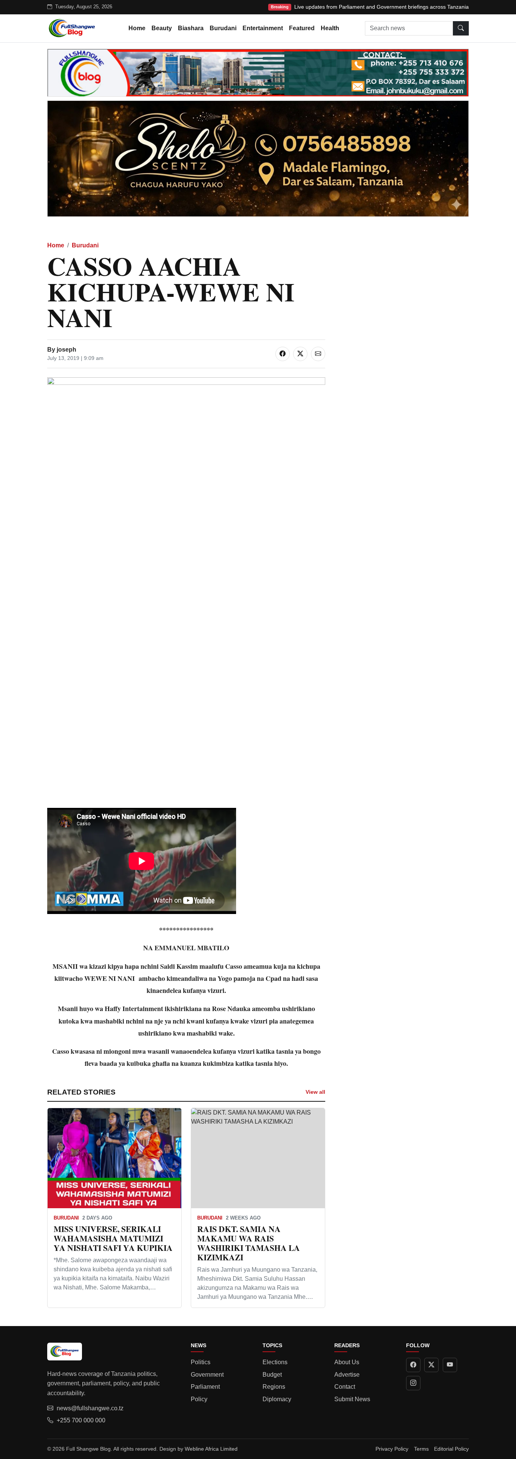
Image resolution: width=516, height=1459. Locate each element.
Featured (302, 28)
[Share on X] (300, 354)
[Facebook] (413, 1365)
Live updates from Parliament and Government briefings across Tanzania (381, 7)
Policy (199, 1399)
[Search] (461, 28)
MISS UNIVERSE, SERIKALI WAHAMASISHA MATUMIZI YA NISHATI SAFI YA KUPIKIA (113, 1238)
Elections (275, 1362)
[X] (431, 1365)
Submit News (352, 1399)
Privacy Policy (391, 1449)
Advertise (347, 1374)
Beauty (161, 28)
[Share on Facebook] (282, 354)
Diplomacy (277, 1399)
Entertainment (263, 28)
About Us (346, 1362)
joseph (66, 349)
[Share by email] (318, 354)
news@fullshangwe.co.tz (90, 1408)
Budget (272, 1374)
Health (330, 28)
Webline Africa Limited (211, 1449)
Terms (421, 1449)
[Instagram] (413, 1383)
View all (315, 1092)
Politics (200, 1362)
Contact (344, 1386)
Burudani (223, 28)
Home (136, 28)
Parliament (205, 1386)
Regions (274, 1386)
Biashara (191, 28)
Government (207, 1374)
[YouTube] (450, 1365)
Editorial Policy (451, 1449)
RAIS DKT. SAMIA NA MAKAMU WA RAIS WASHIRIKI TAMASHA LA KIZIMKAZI (248, 1243)
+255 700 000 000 (81, 1420)
